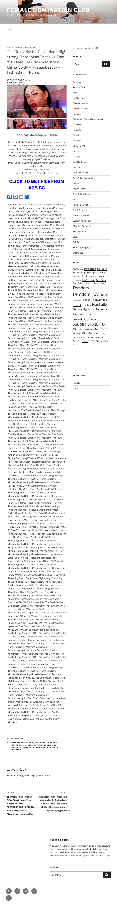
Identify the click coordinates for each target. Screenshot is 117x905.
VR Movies (78, 253)
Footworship (99, 299)
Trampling (76, 345)
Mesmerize (39, 748)
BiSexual (77, 114)
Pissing (90, 338)
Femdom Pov (18, 743)
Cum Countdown (80, 172)
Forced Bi (77, 305)
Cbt (99, 272)
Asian (75, 92)
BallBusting (78, 98)
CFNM (76, 135)
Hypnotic (52, 743)
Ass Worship (78, 269)
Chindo (76, 151)
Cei (103, 272)
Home (9, 29)
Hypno (29, 743)
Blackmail (102, 269)
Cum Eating (101, 280)
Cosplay (76, 156)
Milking (76, 333)
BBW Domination (81, 103)
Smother (77, 341)
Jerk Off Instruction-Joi (43, 745)
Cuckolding (77, 280)
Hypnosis (40, 743)
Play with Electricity (82, 226)
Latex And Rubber (81, 215)
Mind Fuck (53, 748)
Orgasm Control (79, 337)
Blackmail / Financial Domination (88, 119)
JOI (74, 329)
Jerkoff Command (21, 748)
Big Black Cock (80, 108)
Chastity (76, 140)
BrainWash (17, 739)
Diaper (76, 183)
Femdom (81, 288)
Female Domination (82, 205)
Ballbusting (90, 268)
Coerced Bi (99, 277)
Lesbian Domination (82, 221)
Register (76, 383)
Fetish (104, 294)
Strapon (94, 340)
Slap (75, 237)
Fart (74, 199)
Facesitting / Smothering (84, 194)
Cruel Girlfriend (79, 162)
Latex (80, 329)
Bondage (77, 124)
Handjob (86, 305)
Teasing (104, 340)
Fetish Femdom (80, 210)
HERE (96, 48)
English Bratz (79, 188)
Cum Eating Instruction (83, 178)
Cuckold (76, 167)
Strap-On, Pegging (81, 247)
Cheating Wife (79, 146)
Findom (77, 300)
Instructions (19, 745)
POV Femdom (79, 231)
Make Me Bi (89, 329)
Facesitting (99, 283)
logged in (25, 775)
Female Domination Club (48, 10)
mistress (30, 48)
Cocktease (88, 276)
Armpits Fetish (79, 87)
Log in (75, 388)
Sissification (98, 338)
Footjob (86, 299)
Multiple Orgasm (102, 334)
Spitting (16, 750)
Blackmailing (79, 272)
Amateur (77, 82)
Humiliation (100, 304)
